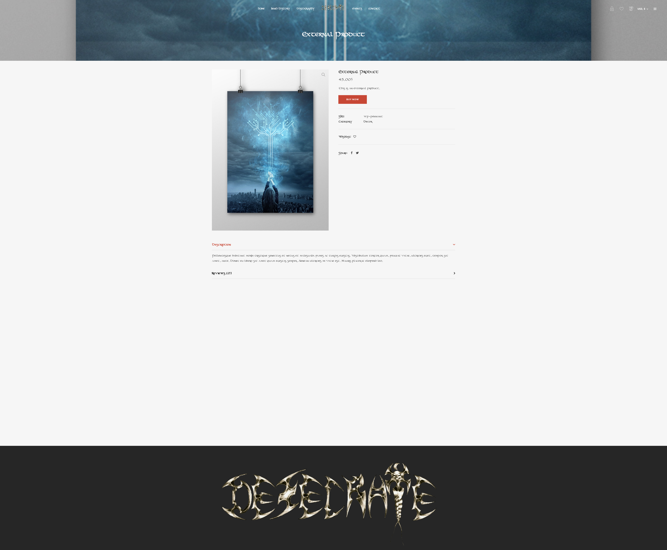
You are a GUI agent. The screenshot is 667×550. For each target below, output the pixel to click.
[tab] (333, 244)
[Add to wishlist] (354, 136)
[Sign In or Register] (612, 8)
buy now (352, 99)
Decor (367, 121)
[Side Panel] (655, 8)
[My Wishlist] (621, 8)
